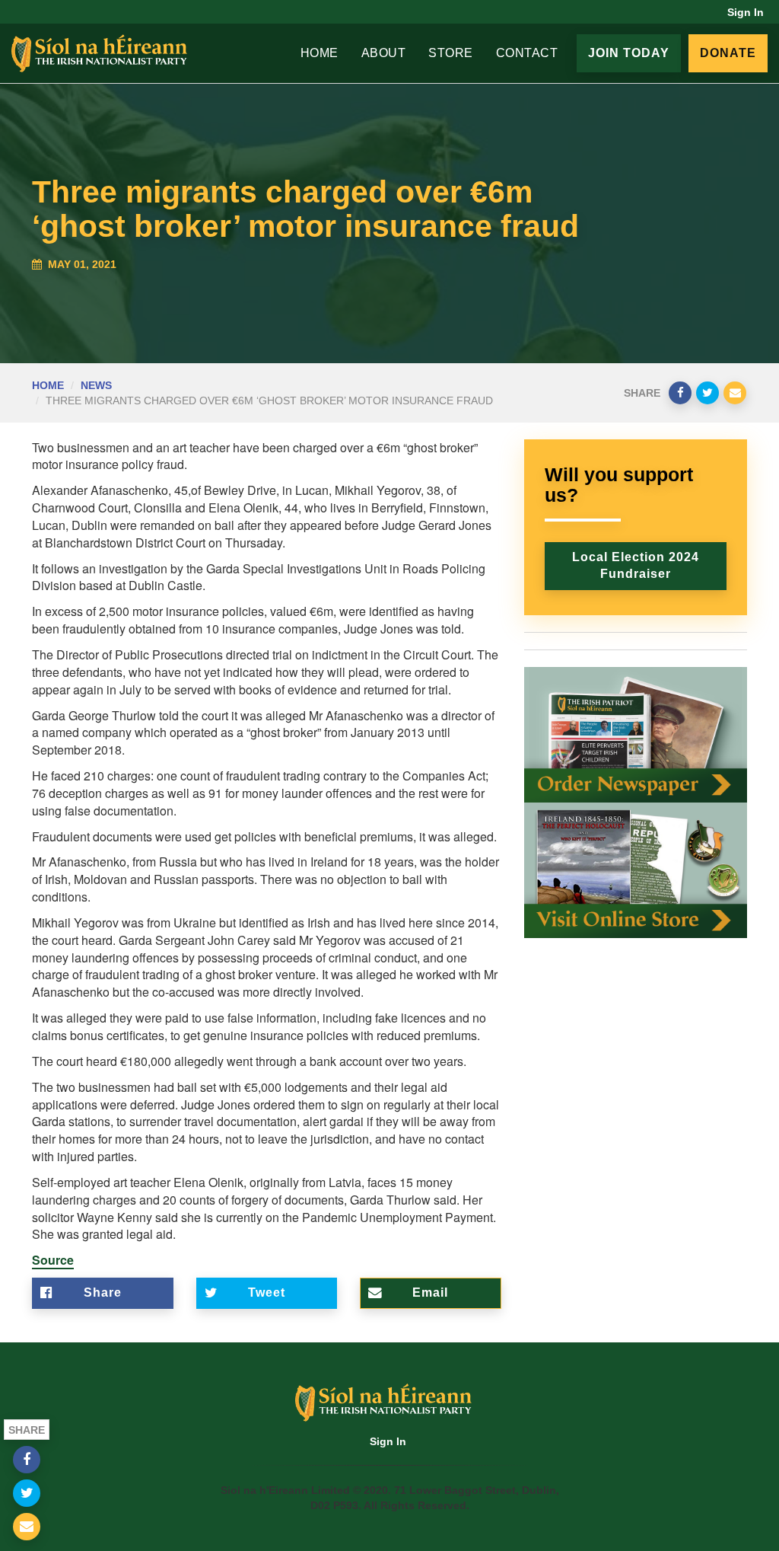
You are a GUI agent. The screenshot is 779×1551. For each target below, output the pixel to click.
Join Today (628, 52)
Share (103, 1292)
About (383, 52)
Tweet (266, 1292)
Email (430, 1292)
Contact (527, 52)
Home (319, 52)
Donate (728, 52)
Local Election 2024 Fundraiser (635, 566)
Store (450, 52)
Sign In (745, 12)
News (96, 385)
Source (53, 1260)
